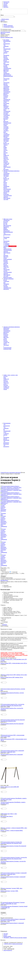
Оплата (5, 4)
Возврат (5, 5)
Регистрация (7, 32)
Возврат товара (7, 936)
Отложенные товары (8, 26)
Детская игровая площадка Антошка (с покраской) (13, 876)
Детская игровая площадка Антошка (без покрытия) (13, 846)
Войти (2, 32)
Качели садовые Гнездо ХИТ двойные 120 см (12, 677)
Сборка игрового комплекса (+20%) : (10, 573)
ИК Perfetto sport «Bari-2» (7, 816)
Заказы (5, 24)
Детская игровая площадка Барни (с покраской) (12, 923)
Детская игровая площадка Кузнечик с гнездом (12, 692)
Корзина (3, 37)
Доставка (5, 3)
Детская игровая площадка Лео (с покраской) (12, 754)
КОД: (2, 568)
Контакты (5, 7)
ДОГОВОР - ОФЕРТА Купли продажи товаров (15, 937)
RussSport (4, 624)
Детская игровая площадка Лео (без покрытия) (12, 723)
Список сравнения (8, 25)
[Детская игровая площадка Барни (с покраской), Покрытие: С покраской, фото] (12, 487)
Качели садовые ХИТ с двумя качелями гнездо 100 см (14, 663)
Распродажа (6, 1)
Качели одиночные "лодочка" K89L (9, 890)
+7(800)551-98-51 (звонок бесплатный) (12, 943)
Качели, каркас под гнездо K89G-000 (10, 786)
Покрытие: (3, 570)
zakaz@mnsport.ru (7, 950)
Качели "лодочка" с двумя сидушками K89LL (12, 830)
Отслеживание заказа (6, 30)
